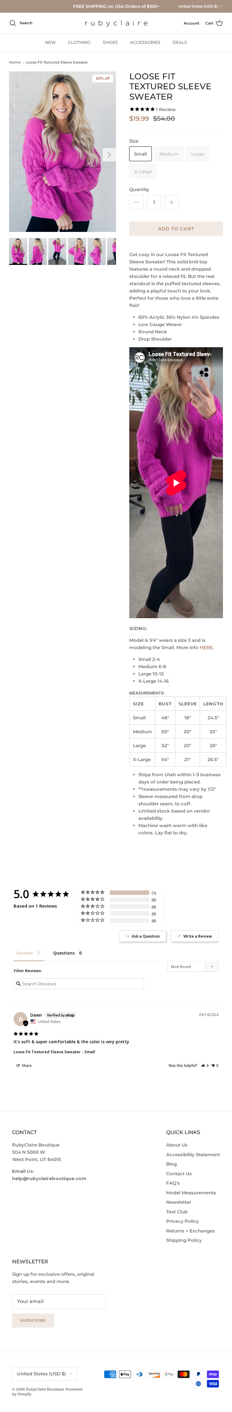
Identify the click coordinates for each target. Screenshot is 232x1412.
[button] (204, 1065)
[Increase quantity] (171, 202)
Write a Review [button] (197, 936)
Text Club (177, 1212)
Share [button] (26, 1065)
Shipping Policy (184, 1240)
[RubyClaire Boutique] (116, 23)
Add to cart (176, 229)
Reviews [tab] (25, 953)
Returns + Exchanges (190, 1231)
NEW (50, 42)
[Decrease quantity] (136, 202)
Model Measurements (191, 1193)
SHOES (110, 42)
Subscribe (33, 1320)
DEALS (179, 42)
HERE (206, 647)
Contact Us (179, 1173)
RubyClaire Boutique (45, 1389)
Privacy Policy (182, 1221)
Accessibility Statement (193, 1154)
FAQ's (173, 1183)
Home (15, 62)
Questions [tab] (64, 953)
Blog (171, 1164)
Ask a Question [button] (146, 936)
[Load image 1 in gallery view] (62, 151)
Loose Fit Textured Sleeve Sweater (57, 62)
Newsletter (178, 1202)
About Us (177, 1145)
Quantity (139, 189)
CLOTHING (79, 42)
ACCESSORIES (145, 42)
